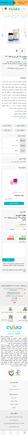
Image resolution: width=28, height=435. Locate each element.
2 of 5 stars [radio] (23, 226)
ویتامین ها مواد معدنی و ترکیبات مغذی (14, 64)
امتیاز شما (22, 224)
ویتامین (13, 15)
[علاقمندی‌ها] (17, 432)
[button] (2, 35)
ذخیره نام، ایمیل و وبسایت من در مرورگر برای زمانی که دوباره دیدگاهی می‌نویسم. (13, 264)
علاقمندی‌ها (17, 433)
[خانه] (24, 432)
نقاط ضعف (11, 236)
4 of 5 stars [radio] (18, 226)
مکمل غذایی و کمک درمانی (17, 14)
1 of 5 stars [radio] (25, 226)
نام (24, 229)
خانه (26, 14)
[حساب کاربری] (3, 432)
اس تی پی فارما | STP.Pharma (15, 68)
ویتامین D (19, 63)
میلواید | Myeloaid (19, 195)
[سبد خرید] (10, 432)
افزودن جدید (22, 239)
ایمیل (12, 229)
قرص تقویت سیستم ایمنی (18, 192)
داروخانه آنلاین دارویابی (20, 336)
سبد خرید (10, 433)
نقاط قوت (23, 236)
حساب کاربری (3, 433)
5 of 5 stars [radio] (16, 226)
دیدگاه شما (22, 242)
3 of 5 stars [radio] (20, 226)
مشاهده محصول (21, 171)
